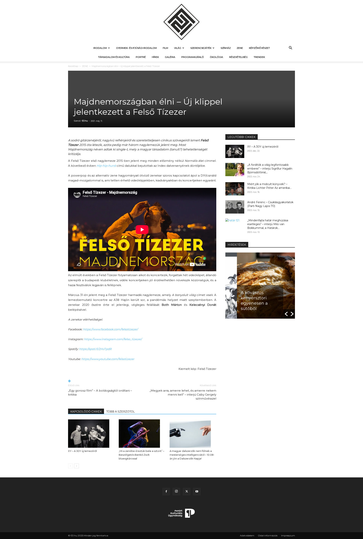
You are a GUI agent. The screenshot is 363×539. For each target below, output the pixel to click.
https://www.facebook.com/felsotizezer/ (110, 329)
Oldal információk (268, 535)
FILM (165, 47)
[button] (290, 48)
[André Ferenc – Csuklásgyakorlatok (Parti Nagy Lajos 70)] (234, 207)
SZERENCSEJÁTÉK (200, 47)
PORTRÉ (141, 57)
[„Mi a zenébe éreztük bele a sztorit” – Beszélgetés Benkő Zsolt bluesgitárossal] (142, 433)
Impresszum (288, 535)
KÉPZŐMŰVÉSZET (259, 47)
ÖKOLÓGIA (216, 57)
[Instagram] (176, 491)
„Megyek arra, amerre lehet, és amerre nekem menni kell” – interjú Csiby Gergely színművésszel (183, 394)
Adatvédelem (247, 535)
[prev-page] (70, 466)
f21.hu (85, 120)
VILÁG (177, 47)
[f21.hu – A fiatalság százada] (181, 21)
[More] (142, 381)
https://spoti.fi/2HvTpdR (95, 349)
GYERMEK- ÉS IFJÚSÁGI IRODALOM (136, 47)
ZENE (240, 47)
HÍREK (155, 57)
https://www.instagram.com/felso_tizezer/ (113, 339)
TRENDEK (259, 57)
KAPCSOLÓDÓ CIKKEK (86, 411)
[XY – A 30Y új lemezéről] (91, 433)
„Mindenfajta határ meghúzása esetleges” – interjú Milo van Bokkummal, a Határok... (267, 224)
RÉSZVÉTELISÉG (238, 57)
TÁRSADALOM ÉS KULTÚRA (114, 57)
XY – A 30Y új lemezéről (82, 450)
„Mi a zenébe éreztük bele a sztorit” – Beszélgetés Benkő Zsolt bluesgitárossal (141, 454)
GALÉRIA (170, 57)
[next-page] (76, 466)
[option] (260, 285)
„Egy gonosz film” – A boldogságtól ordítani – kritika (100, 392)
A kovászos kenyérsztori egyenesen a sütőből (242, 300)
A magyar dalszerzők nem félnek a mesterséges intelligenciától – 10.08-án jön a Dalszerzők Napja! (192, 454)
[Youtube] (197, 491)
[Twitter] (186, 491)
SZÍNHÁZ (226, 47)
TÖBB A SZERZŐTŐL (120, 411)
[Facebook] (166, 491)
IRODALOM (100, 47)
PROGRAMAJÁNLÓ (192, 57)
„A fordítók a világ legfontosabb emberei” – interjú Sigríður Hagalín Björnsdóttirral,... (269, 168)
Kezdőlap (73, 66)
